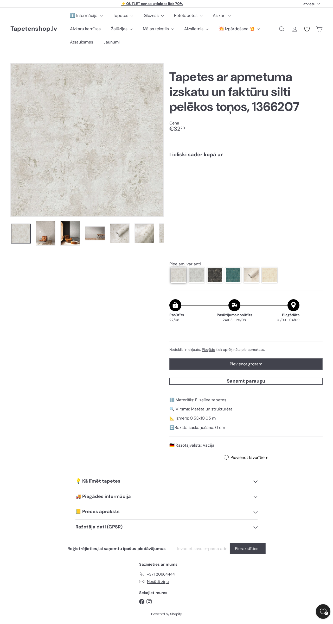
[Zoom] (87, 140)
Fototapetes (186, 15)
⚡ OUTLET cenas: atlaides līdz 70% (152, 3)
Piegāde (208, 349)
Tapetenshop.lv (33, 29)
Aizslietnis (194, 29)
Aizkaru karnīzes (85, 29)
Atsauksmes (81, 42)
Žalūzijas (120, 29)
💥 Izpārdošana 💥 (237, 29)
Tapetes (121, 15)
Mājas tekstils (156, 29)
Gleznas (152, 15)
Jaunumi (112, 42)
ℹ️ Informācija (84, 15)
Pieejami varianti (185, 263)
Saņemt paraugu (246, 381)
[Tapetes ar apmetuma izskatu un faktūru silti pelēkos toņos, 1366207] (246, 180)
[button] (178, 275)
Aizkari (220, 15)
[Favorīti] (307, 29)
